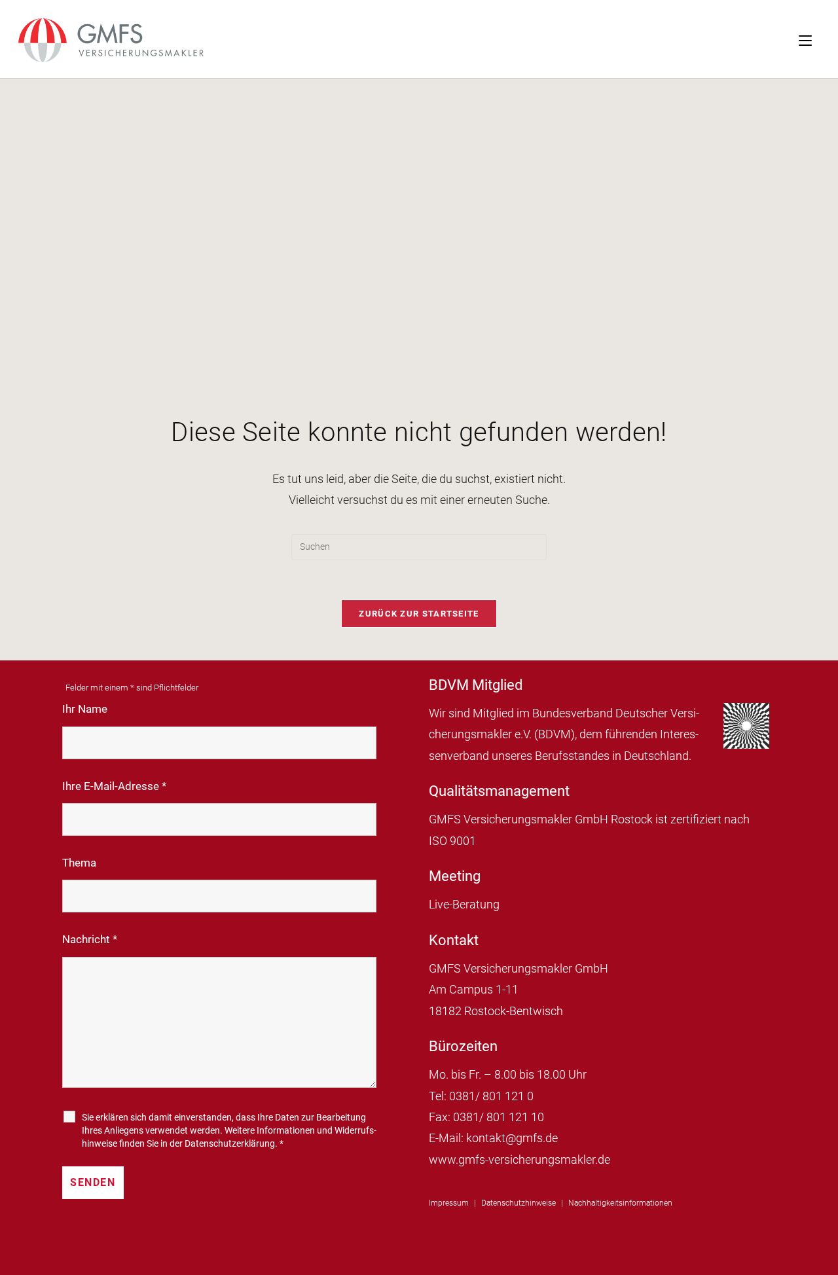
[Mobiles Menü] (818, 39)
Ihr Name (84, 708)
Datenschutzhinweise (518, 1203)
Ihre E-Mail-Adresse (114, 786)
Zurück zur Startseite (419, 614)
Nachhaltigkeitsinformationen (620, 1203)
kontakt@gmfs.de (512, 1138)
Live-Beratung (464, 904)
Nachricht (89, 939)
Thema (79, 862)
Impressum (449, 1203)
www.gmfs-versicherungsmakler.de (519, 1159)
